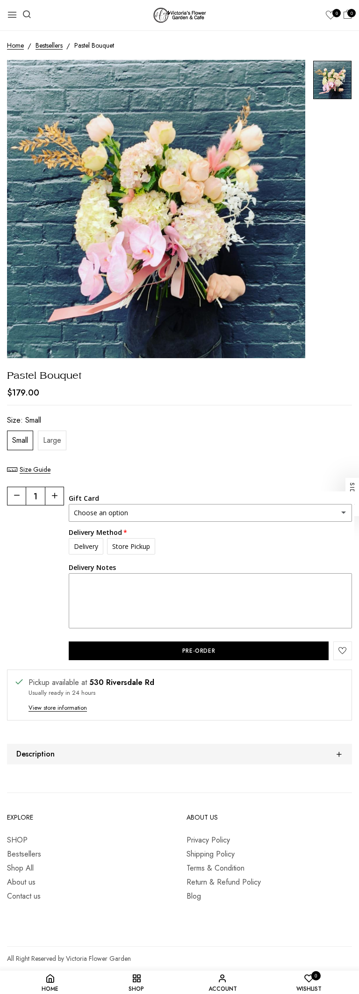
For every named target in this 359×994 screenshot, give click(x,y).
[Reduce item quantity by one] (16, 496)
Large (52, 440)
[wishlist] (330, 16)
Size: (24, 420)
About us (21, 882)
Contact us (24, 896)
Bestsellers (24, 854)
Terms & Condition (215, 868)
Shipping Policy (211, 854)
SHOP (17, 840)
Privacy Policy (208, 840)
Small (20, 440)
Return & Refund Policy (224, 882)
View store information (58, 707)
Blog (194, 896)
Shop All (20, 868)
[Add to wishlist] (342, 650)
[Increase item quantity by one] (54, 496)
